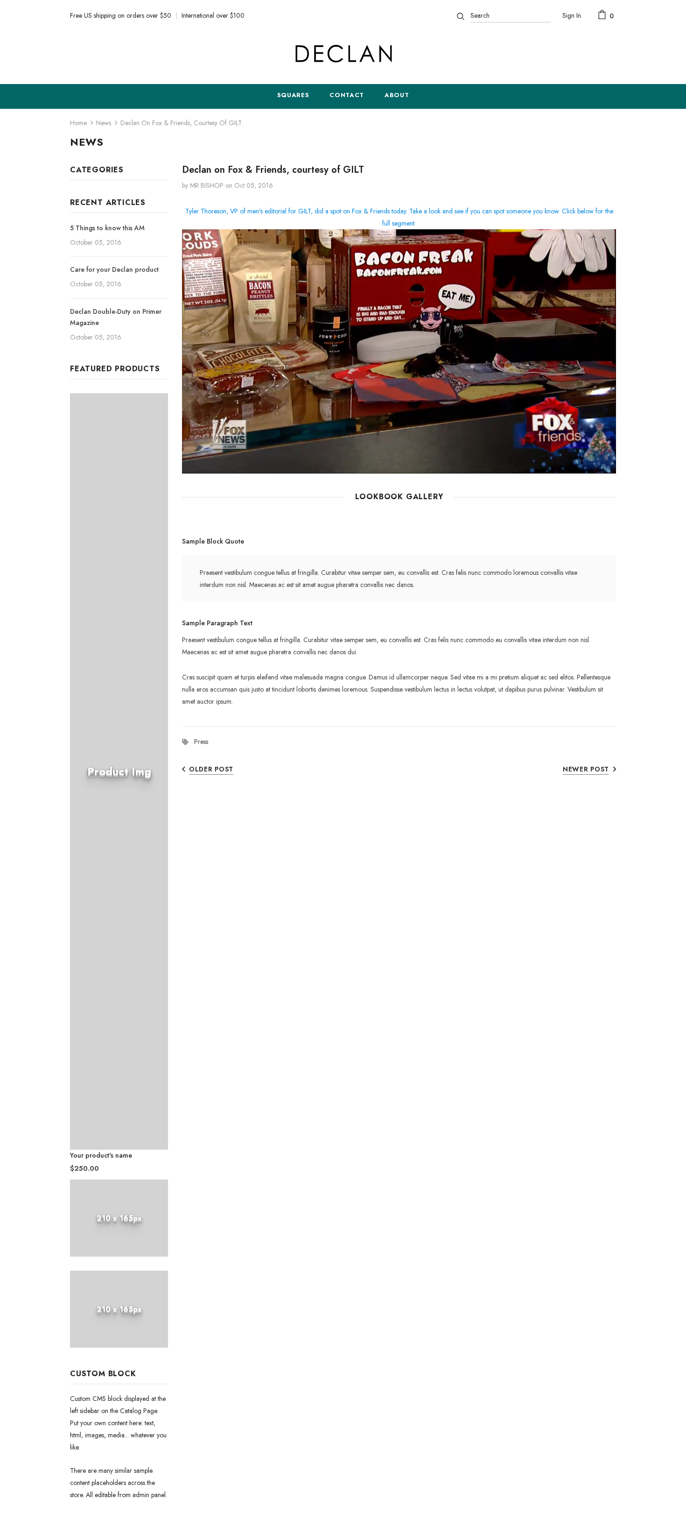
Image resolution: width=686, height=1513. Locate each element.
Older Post (211, 769)
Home (78, 122)
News (103, 122)
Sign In (571, 15)
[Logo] (343, 53)
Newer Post (586, 769)
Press (201, 741)
